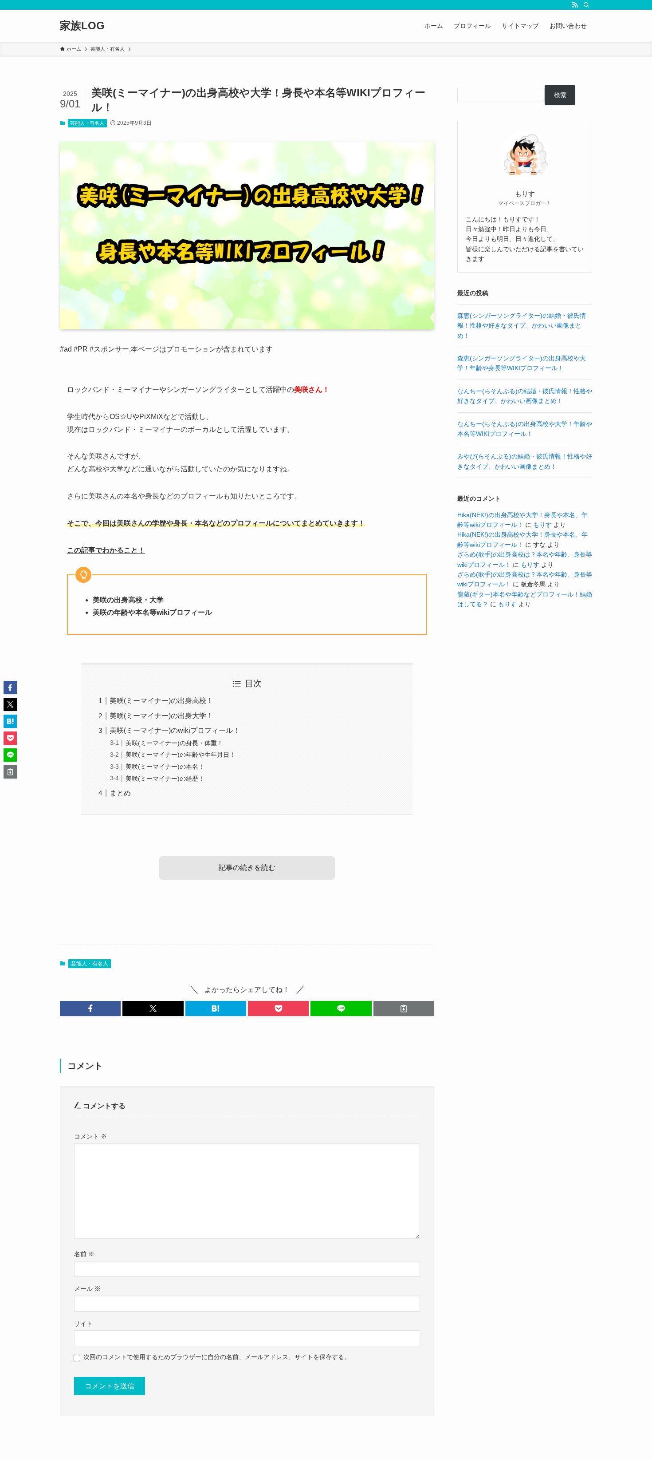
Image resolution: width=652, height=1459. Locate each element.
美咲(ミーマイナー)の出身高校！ (161, 700)
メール (87, 1288)
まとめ (120, 793)
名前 (84, 1253)
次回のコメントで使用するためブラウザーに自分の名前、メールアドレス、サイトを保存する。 (216, 1356)
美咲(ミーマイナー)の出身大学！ (161, 716)
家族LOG (82, 25)
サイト (83, 1323)
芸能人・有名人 (87, 123)
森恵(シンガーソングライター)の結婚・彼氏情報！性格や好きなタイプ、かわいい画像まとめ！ (521, 325)
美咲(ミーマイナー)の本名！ (165, 766)
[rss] (575, 5)
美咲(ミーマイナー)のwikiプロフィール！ (175, 730)
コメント (90, 1136)
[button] (90, 1008)
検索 (560, 95)
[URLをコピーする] (403, 1008)
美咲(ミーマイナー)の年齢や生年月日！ (181, 754)
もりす (542, 524)
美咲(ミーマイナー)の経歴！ (165, 778)
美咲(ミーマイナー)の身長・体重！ (174, 743)
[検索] (586, 5)
